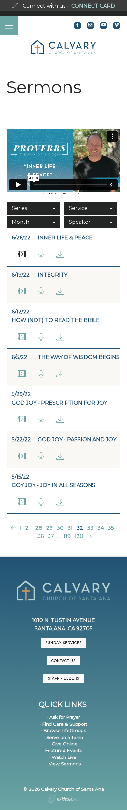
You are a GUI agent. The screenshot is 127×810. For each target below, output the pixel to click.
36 (40, 536)
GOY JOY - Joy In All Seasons (53, 485)
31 (70, 528)
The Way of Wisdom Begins (79, 357)
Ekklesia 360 (63, 800)
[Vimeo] (116, 25)
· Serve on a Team (63, 737)
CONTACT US (63, 661)
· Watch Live (62, 757)
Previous (14, 528)
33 (90, 528)
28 (38, 528)
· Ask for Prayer (63, 717)
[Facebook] (77, 25)
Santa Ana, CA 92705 (63, 628)
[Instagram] (90, 25)
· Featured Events (62, 750)
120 (79, 536)
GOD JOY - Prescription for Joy (59, 403)
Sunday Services (63, 643)
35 (111, 528)
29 (49, 528)
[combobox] (33, 208)
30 (60, 528)
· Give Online (63, 743)
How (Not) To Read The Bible (56, 320)
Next (88, 536)
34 (100, 528)
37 (51, 536)
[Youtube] (103, 25)
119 (67, 536)
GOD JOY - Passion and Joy (77, 439)
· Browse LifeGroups (63, 730)
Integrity (52, 275)
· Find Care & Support (63, 723)
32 (80, 528)
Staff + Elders (63, 678)
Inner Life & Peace (65, 238)
